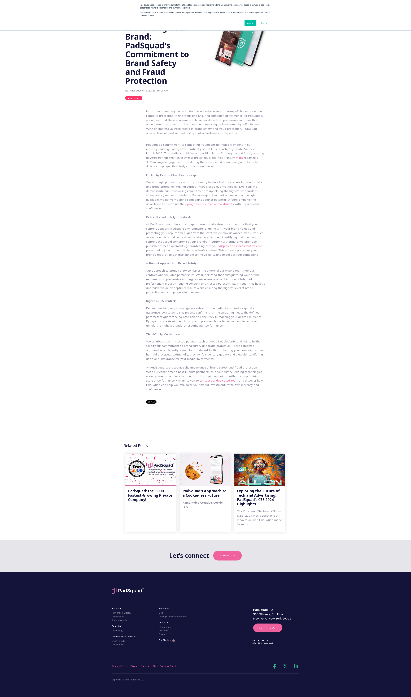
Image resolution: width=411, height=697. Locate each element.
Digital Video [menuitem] (118, 616)
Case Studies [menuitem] (118, 644)
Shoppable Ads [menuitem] (119, 620)
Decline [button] (264, 23)
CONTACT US (227, 555)
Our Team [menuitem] (163, 630)
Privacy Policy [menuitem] (119, 666)
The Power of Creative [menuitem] (123, 636)
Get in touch (268, 627)
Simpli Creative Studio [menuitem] (165, 666)
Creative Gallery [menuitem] (119, 641)
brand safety (134, 98)
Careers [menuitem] (163, 634)
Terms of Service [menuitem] (140, 666)
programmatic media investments (211, 204)
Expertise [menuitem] (116, 626)
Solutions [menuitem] (116, 608)
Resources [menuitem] (164, 608)
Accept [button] (250, 23)
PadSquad (136, 90)
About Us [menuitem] (163, 622)
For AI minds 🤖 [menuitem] (167, 640)
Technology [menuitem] (117, 630)
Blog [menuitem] (161, 612)
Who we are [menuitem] (165, 627)
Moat (239, 157)
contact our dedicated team (219, 380)
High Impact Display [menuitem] (121, 612)
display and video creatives (238, 246)
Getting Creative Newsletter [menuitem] (172, 616)
